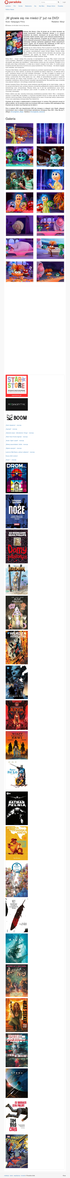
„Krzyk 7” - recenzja (11, 460)
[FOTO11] (20, 248)
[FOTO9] (20, 225)
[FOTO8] (50, 202)
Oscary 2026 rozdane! (12, 456)
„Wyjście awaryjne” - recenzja (14, 448)
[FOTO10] (50, 225)
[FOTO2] (50, 133)
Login (64, 2)
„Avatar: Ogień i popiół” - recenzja (15, 440)
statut (11, 1175)
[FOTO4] (50, 156)
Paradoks (60, 6)
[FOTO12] (50, 248)
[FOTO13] (20, 271)
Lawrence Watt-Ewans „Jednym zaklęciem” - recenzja (20, 452)
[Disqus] (35, 309)
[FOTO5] (20, 179)
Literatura (8, 6)
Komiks (20, 6)
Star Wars (41, 6)
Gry (35, 6)
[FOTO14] (50, 271)
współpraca (17, 1175)
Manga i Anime (51, 6)
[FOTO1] (20, 133)
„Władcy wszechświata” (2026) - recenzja (17, 444)
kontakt (23, 1175)
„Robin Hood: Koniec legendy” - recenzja (17, 437)
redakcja (6, 1175)
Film (14, 6)
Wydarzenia (28, 6)
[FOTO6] (50, 179)
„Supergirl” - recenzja (11, 429)
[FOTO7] (20, 202)
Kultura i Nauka (10, 9)
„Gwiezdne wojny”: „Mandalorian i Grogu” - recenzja (20, 433)
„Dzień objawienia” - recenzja (13, 425)
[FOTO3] (20, 156)
